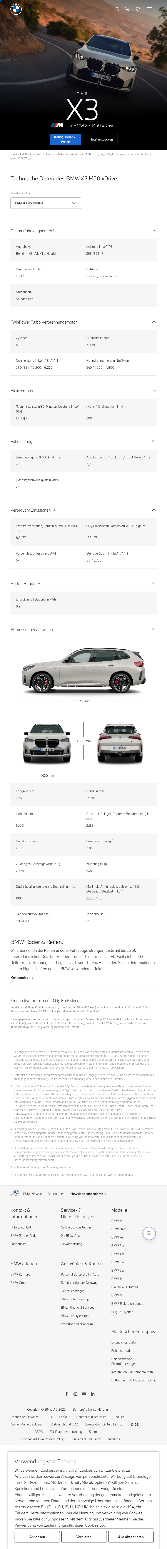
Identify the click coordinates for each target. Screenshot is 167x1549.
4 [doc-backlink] (11, 1129)
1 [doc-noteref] (53, 230)
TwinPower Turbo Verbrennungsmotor (44, 322)
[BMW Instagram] (75, 1394)
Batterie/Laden (24, 583)
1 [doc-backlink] (10, 1052)
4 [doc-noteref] (39, 583)
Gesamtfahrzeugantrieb (31, 230)
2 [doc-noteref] (102, 252)
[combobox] (149, 1233)
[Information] (29, 158)
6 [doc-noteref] (122, 890)
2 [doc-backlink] (11, 1075)
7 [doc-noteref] (20, 559)
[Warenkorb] (128, 9)
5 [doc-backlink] (11, 1148)
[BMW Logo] (16, 9)
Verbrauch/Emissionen (31, 510)
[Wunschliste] (138, 9)
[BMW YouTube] (84, 1394)
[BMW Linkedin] (93, 1394)
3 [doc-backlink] (11, 1086)
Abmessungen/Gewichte (32, 629)
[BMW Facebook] (66, 1394)
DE (136, 1424)
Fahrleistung (21, 441)
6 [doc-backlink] (11, 1167)
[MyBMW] (117, 9)
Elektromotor (22, 390)
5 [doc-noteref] (112, 840)
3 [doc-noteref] (55, 509)
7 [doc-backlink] (11, 1174)
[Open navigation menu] (150, 9)
